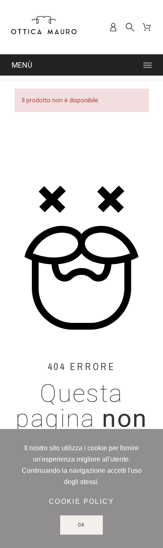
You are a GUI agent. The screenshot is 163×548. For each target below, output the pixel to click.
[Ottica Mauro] (43, 27)
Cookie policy (81, 501)
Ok (82, 525)
